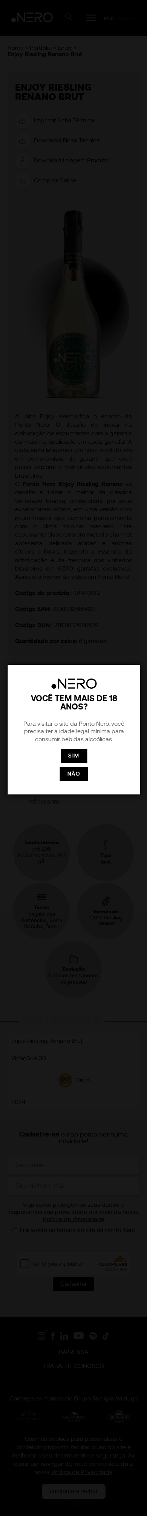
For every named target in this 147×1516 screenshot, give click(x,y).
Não (74, 774)
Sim (74, 756)
